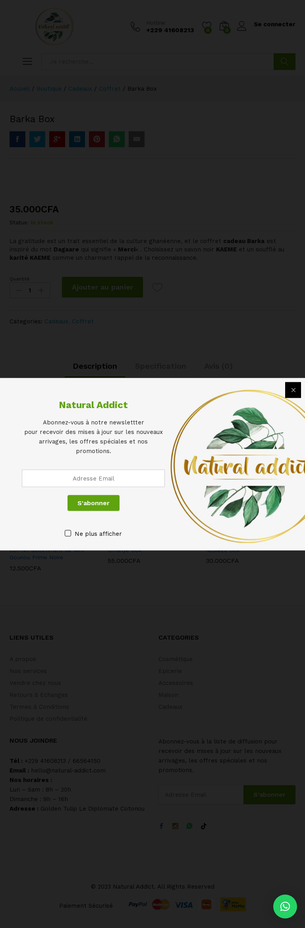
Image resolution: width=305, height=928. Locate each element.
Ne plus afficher (98, 533)
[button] (285, 906)
